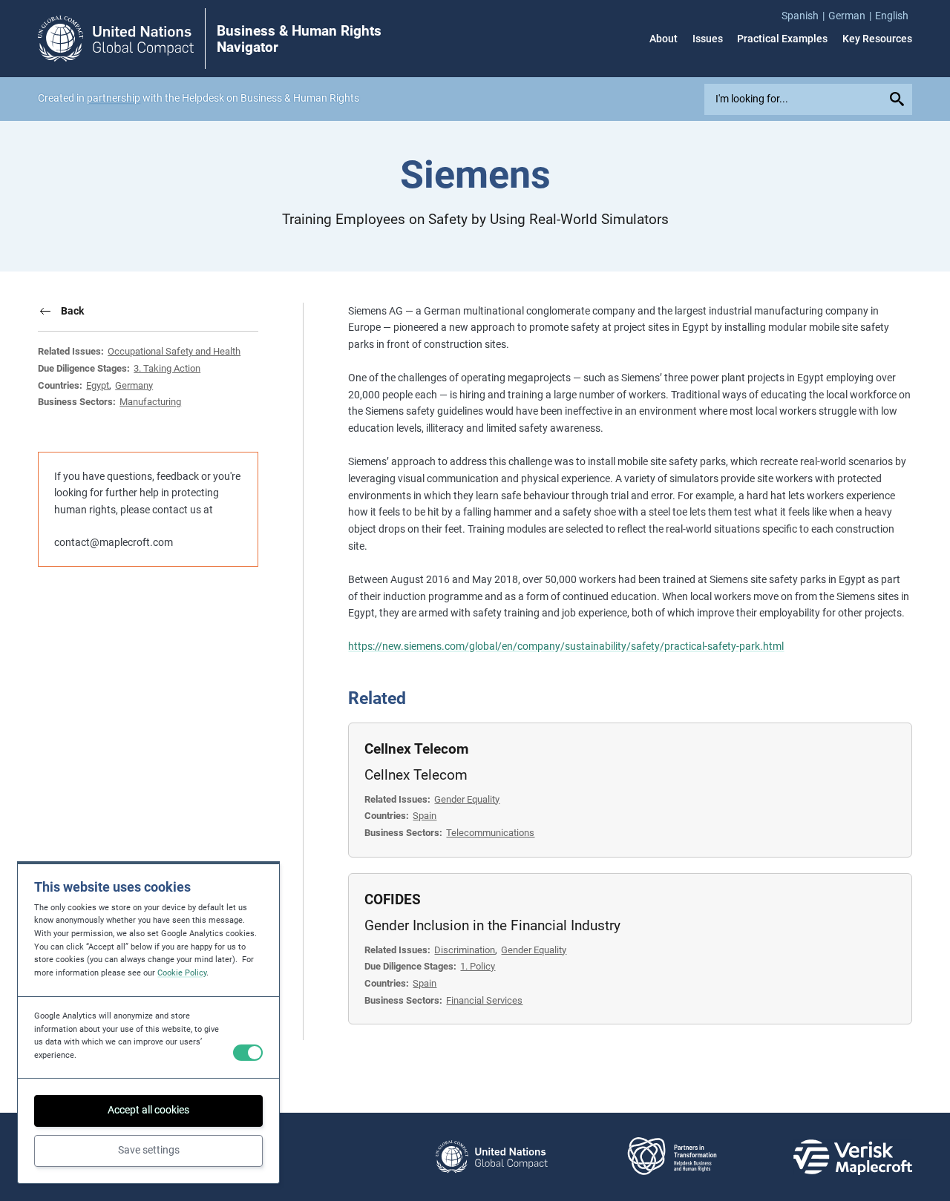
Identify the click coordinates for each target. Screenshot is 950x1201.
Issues (707, 38)
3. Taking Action (167, 368)
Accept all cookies (148, 1110)
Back (72, 311)
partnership (113, 98)
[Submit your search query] (898, 99)
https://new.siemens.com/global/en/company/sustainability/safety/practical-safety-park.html (566, 646)
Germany (134, 385)
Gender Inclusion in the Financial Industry (492, 926)
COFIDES (392, 900)
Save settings (149, 1150)
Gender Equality (466, 799)
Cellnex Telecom (416, 749)
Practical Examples (782, 38)
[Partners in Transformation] (672, 1157)
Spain (424, 815)
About (663, 38)
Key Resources (877, 38)
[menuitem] (805, 15)
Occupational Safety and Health (174, 351)
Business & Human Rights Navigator (299, 39)
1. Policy (477, 966)
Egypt (97, 385)
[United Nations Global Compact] (491, 1156)
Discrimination (464, 949)
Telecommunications (490, 832)
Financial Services (484, 1000)
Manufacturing (150, 401)
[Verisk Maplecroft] (852, 1157)
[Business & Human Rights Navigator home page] (116, 39)
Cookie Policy (181, 973)
